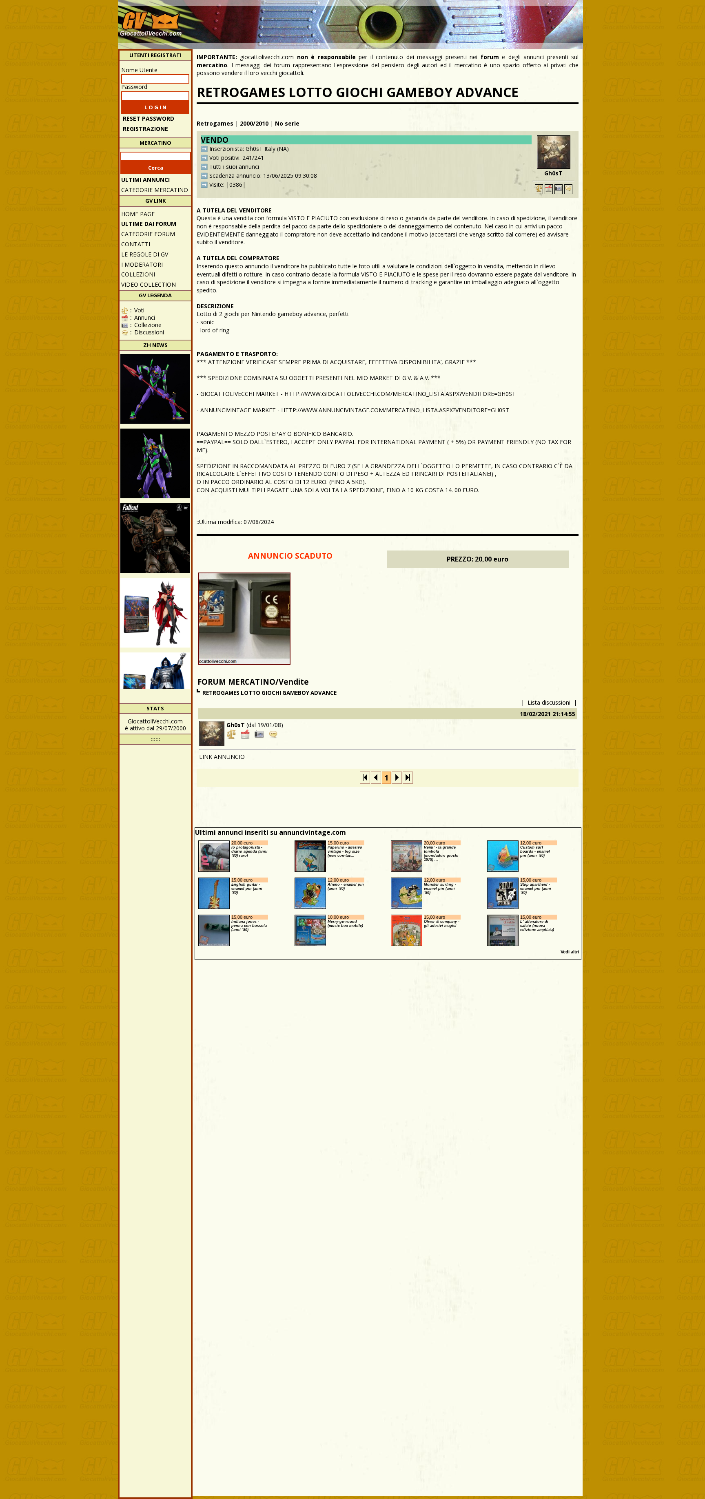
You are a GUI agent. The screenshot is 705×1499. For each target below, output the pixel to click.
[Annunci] (549, 189)
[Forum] (568, 189)
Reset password (148, 118)
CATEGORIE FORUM (148, 234)
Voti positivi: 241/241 (236, 157)
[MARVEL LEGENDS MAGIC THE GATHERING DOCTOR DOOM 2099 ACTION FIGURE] (155, 687)
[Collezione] (558, 189)
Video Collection (148, 284)
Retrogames (215, 123)
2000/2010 (254, 123)
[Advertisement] (432, 20)
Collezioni (138, 274)
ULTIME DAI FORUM (148, 224)
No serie (287, 123)
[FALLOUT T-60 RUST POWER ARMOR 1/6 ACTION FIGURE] (155, 538)
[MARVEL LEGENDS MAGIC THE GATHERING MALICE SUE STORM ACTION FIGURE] (155, 613)
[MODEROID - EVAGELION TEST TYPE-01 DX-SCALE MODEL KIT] (155, 463)
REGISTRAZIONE (145, 129)
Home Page (138, 214)
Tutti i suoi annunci (234, 166)
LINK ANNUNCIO (222, 757)
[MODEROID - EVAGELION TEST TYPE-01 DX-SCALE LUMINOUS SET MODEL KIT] (155, 389)
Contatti (135, 244)
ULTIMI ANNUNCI (145, 180)
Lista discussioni (549, 702)
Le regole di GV (144, 254)
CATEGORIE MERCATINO (154, 190)
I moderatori (142, 264)
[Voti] (539, 189)
